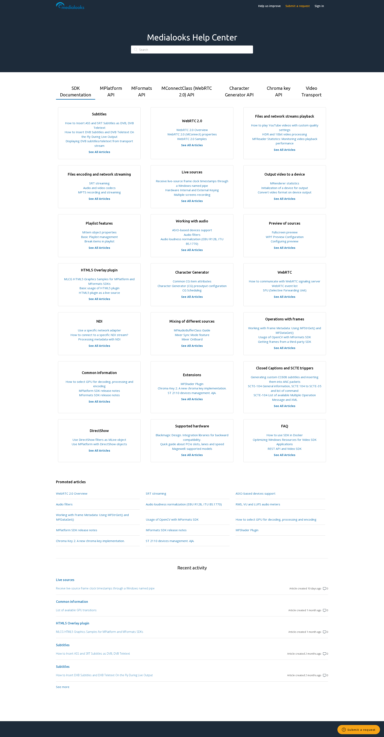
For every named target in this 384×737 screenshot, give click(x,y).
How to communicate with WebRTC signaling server (284, 281)
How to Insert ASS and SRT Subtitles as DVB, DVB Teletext (93, 653)
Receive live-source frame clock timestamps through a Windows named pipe (105, 588)
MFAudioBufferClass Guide (192, 330)
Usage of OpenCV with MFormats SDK (284, 337)
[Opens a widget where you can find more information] (358, 730)
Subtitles (63, 645)
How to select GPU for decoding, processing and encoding (276, 519)
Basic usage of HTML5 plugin (99, 288)
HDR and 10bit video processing (284, 134)
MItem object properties (99, 232)
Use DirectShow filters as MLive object (99, 440)
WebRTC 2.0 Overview (192, 130)
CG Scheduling (192, 290)
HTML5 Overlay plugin (72, 623)
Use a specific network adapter (99, 330)
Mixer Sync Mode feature (192, 335)
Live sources (65, 580)
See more (62, 687)
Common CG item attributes (192, 281)
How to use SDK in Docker (284, 435)
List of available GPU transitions (76, 610)
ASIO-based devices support (192, 230)
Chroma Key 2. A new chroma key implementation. (192, 388)
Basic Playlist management (99, 237)
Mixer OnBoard (192, 339)
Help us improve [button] (269, 6)
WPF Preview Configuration (285, 237)
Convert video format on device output (284, 192)
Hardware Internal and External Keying (192, 190)
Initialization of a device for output (284, 188)
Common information (72, 601)
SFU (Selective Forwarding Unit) (284, 290)
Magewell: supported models (192, 449)
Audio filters (192, 235)
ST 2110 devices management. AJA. (192, 393)
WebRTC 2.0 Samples (192, 139)
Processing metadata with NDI (99, 339)
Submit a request (297, 6)
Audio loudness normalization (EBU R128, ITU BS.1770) (184, 504)
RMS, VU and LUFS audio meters (258, 504)
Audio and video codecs (99, 188)
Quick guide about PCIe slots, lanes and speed (192, 444)
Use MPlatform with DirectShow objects (99, 444)
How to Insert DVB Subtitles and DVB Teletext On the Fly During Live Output (104, 675)
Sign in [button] (319, 6)
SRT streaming (99, 183)
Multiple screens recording (192, 195)
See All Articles (99, 152)
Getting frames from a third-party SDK (284, 342)
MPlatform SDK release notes (99, 391)
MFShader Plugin (192, 384)
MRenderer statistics (284, 183)
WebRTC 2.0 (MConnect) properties (192, 134)
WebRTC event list (285, 286)
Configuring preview (284, 241)
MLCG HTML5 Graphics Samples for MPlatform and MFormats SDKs (99, 632)
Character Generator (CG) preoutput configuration (192, 286)
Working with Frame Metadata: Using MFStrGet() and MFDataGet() (92, 517)
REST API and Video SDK (285, 449)
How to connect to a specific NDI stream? (99, 335)
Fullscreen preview (285, 232)
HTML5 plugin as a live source (99, 293)
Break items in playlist (99, 241)
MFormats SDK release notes (99, 395)
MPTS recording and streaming (99, 192)
